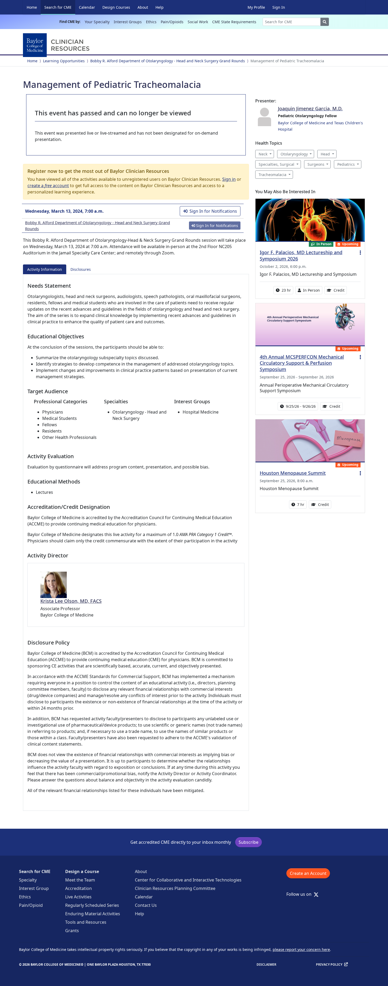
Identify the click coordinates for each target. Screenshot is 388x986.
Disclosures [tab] (80, 269)
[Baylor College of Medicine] (57, 45)
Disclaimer (266, 964)
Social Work (198, 21)
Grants (72, 930)
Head (325, 154)
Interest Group (34, 888)
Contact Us (146, 905)
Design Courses (116, 7)
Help (159, 7)
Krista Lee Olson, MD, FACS (71, 601)
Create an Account (308, 873)
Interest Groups (128, 21)
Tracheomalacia (272, 174)
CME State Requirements (234, 21)
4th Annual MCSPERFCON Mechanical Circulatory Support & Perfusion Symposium (302, 363)
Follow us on (300, 894)
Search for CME (59, 7)
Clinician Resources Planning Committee (175, 888)
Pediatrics (346, 164)
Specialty (28, 880)
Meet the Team (80, 880)
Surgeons (315, 164)
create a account (48, 185)
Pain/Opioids (172, 21)
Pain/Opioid (31, 905)
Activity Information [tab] (44, 269)
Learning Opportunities (64, 60)
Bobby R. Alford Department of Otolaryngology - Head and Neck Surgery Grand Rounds (167, 60)
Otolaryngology (294, 154)
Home (32, 7)
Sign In (278, 7)
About (143, 7)
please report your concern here (301, 949)
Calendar (87, 7)
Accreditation (78, 888)
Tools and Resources (85, 922)
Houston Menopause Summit (293, 473)
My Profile (256, 7)
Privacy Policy (329, 964)
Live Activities (78, 897)
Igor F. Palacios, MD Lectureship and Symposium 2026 (301, 255)
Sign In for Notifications (213, 211)
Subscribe (248, 842)
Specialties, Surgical (276, 164)
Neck (263, 154)
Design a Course (82, 871)
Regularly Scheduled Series (92, 905)
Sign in (229, 179)
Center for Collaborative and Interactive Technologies (188, 880)
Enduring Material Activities (92, 914)
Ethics (151, 21)
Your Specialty (97, 21)
